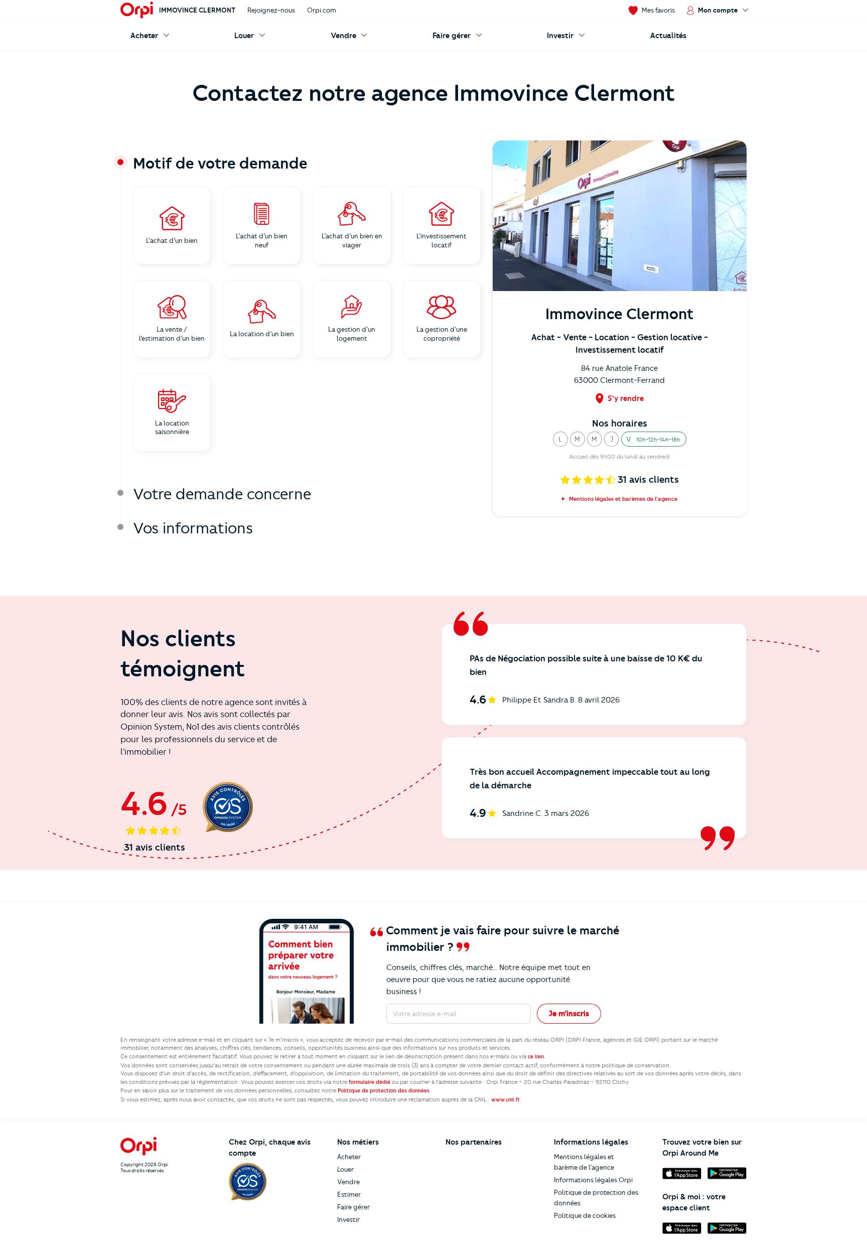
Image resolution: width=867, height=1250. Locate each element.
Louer (345, 1169)
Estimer (349, 1194)
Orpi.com (321, 10)
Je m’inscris (569, 1013)
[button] (560, 439)
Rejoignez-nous (271, 10)
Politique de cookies (585, 1215)
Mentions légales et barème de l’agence (584, 1162)
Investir (348, 1219)
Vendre (348, 1182)
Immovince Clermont (197, 10)
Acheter (349, 1157)
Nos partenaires (474, 1142)
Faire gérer (353, 1207)
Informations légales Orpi (593, 1180)
